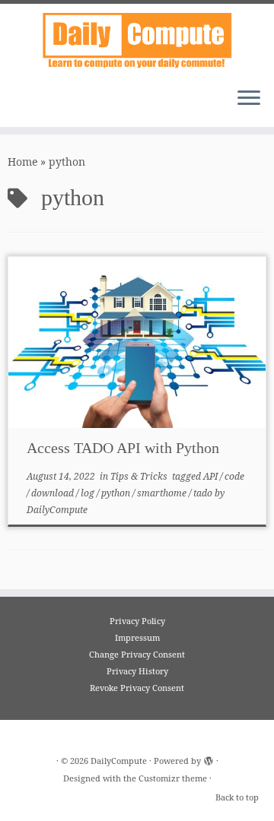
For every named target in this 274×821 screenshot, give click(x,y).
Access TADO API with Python (123, 447)
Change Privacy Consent (137, 654)
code (234, 476)
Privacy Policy (137, 620)
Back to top (237, 797)
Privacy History (137, 671)
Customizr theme (173, 778)
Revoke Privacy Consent (137, 687)
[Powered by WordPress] (208, 758)
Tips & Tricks (140, 476)
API (211, 476)
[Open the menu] (248, 99)
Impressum (137, 637)
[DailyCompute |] (137, 39)
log (89, 493)
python (116, 493)
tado (204, 493)
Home (22, 161)
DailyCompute (57, 509)
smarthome (163, 493)
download (53, 493)
